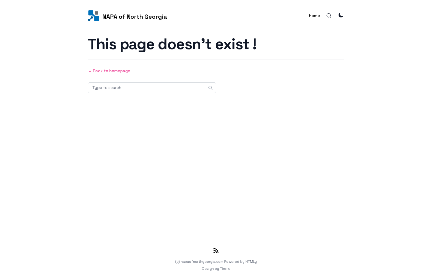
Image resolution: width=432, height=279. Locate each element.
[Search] (329, 16)
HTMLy (251, 261)
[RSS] (216, 251)
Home (314, 15)
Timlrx (225, 268)
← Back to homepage (109, 70)
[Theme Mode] (341, 15)
